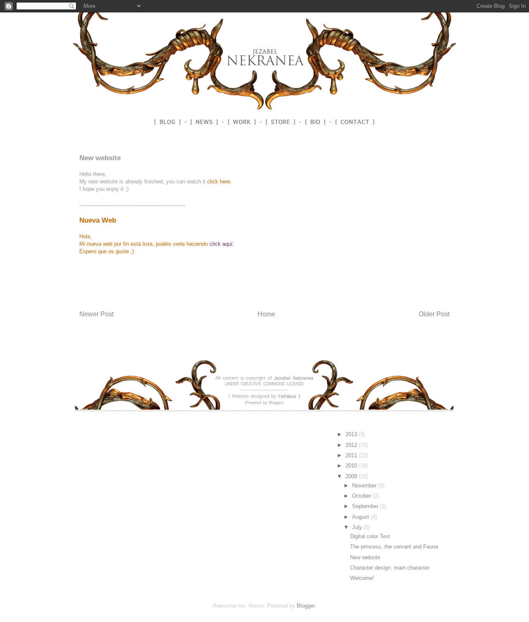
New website (365, 557)
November (365, 485)
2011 (352, 455)
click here (218, 181)
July (358, 527)
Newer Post (96, 314)
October (362, 496)
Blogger (306, 606)
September (366, 506)
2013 (352, 434)
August (361, 517)
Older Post (434, 314)
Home (266, 314)
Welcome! (362, 578)
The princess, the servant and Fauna (394, 547)
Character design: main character (389, 568)
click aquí (221, 244)
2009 (352, 476)
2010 (352, 466)
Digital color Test (370, 536)
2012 (352, 445)
